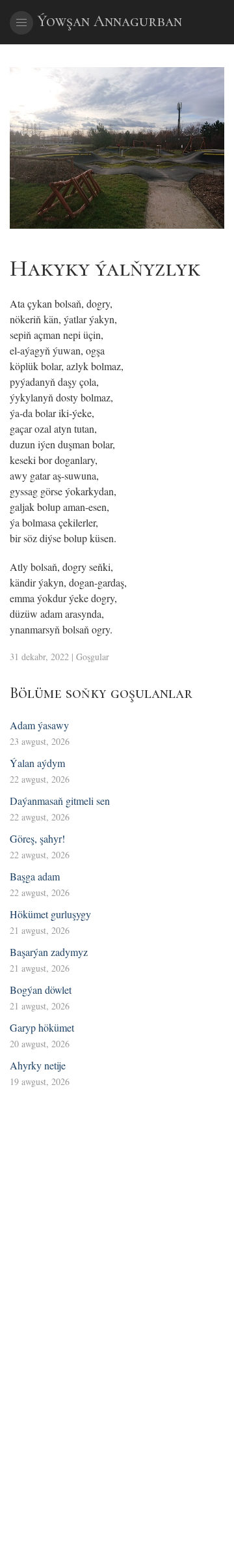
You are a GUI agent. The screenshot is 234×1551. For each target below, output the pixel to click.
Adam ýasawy (39, 725)
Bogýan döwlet (41, 989)
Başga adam (35, 876)
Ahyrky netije (38, 1065)
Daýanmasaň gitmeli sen (60, 800)
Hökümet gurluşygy (50, 914)
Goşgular (92, 656)
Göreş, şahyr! (37, 838)
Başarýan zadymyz (49, 952)
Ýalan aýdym (37, 763)
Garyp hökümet (42, 1027)
